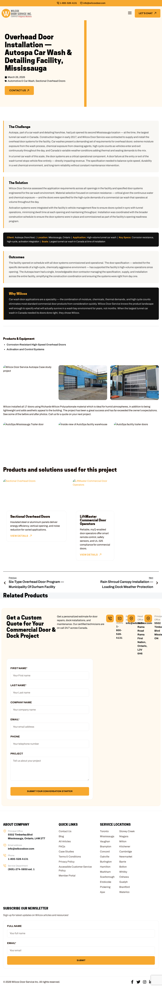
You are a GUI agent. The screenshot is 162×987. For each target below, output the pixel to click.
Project (16, 753)
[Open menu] (129, 13)
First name (18, 668)
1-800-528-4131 (68, 3)
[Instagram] (144, 982)
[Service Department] (4, 865)
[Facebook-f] (132, 982)
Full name (14, 926)
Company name (21, 702)
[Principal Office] (148, 618)
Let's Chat (146, 13)
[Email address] (119, 618)
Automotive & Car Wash (21, 81)
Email (14, 719)
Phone (15, 736)
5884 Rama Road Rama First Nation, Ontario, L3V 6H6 (142, 638)
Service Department (18, 866)
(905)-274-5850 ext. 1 (21, 869)
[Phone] (4, 855)
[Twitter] (138, 982)
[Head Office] (131, 618)
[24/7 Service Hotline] (110, 618)
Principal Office (15, 831)
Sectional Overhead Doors (50, 81)
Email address (15, 845)
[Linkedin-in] (151, 982)
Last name (18, 685)
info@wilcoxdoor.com (94, 3)
